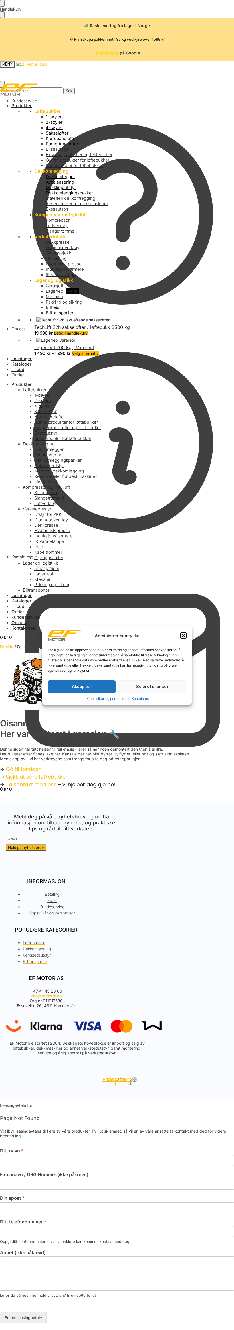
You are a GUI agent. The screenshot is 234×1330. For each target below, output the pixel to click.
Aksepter (82, 686)
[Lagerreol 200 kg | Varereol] (134, 340)
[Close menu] (2, 3)
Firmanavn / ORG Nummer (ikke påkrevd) (44, 1174)
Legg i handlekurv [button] (71, 333)
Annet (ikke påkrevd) (23, 1252)
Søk (69, 91)
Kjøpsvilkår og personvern (107, 698)
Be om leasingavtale (23, 1317)
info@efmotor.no (46, 995)
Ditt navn (11, 1151)
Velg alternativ (85, 353)
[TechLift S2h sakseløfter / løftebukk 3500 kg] (134, 319)
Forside (6, 646)
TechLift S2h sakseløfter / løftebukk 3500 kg (82, 327)
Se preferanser (152, 686)
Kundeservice (24, 100)
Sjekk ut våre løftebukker (37, 776)
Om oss (18, 328)
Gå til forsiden (24, 769)
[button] (183, 635)
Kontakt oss (141, 698)
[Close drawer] (2, 14)
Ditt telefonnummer (23, 1222)
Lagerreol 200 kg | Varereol (64, 347)
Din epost (12, 1198)
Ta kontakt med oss (30, 784)
